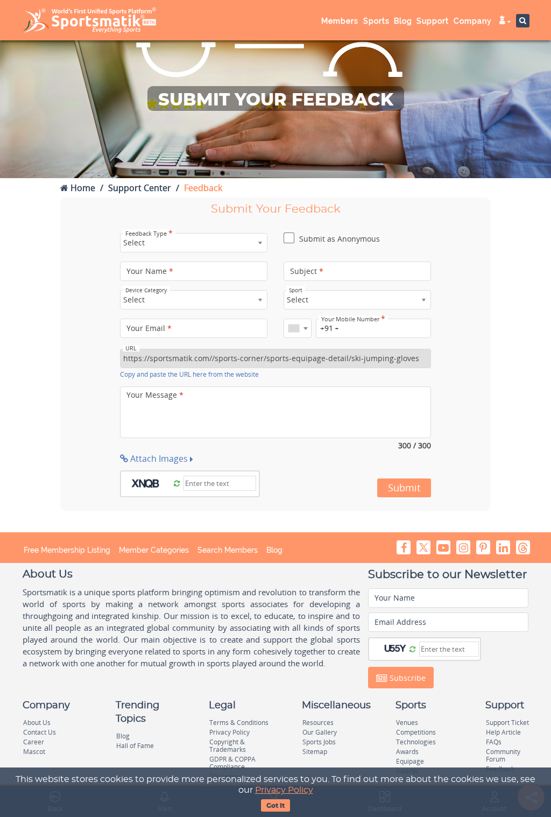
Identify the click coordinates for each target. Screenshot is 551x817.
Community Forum (503, 755)
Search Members (227, 550)
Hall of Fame (135, 745)
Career (33, 741)
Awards (407, 751)
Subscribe (406, 678)
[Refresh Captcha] (177, 482)
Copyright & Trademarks (227, 745)
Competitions (416, 732)
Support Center (139, 188)
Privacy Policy (284, 790)
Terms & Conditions (239, 722)
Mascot (34, 751)
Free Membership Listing (67, 550)
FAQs (493, 741)
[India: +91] (298, 328)
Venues (407, 722)
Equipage (410, 761)
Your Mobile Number (353, 319)
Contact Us (39, 732)
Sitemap (314, 751)
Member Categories (154, 550)
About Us (37, 722)
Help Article (503, 732)
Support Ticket (507, 722)
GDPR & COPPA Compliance (232, 763)
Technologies (416, 741)
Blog (274, 550)
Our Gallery (319, 732)
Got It (275, 805)
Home (81, 188)
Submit (404, 487)
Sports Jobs (319, 741)
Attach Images (159, 458)
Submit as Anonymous (338, 239)
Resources (318, 722)
